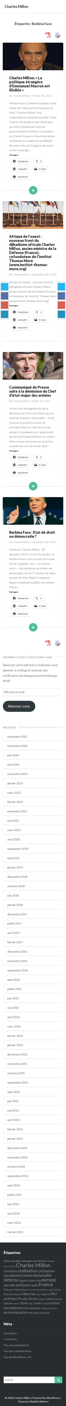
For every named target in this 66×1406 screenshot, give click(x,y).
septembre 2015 (17, 1082)
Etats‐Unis (34, 1280)
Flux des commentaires (17, 1351)
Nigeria (45, 1294)
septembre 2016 (17, 970)
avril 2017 (13, 932)
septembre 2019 (17, 848)
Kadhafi (57, 1289)
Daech (27, 1275)
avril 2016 (13, 1017)
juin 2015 (13, 1101)
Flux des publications (16, 1345)
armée (37, 1261)
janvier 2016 (15, 1045)
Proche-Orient (28, 1299)
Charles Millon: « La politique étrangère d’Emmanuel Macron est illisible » (29, 84)
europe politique (17, 1285)
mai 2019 (13, 858)
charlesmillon (21, 95)
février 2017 (15, 942)
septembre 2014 (17, 1176)
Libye (25, 1294)
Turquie (46, 1303)
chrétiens (10, 1271)
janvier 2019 (15, 867)
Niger (38, 1294)
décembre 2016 (17, 951)
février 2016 (15, 1035)
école (8, 1312)
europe (49, 1279)
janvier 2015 (15, 1138)
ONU (53, 1294)
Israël (50, 1289)
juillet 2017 (14, 923)
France (46, 1284)
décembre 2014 (17, 1148)
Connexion (10, 1339)
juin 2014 (13, 1204)
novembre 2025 (17, 736)
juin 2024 (13, 755)
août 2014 (13, 1185)
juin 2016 (13, 998)
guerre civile (30, 1289)
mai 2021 (13, 820)
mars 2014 (14, 1222)
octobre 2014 (16, 1166)
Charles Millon (33, 1265)
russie (49, 1298)
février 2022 (15, 802)
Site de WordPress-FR (17, 1357)
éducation (20, 1312)
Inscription (10, 1333)
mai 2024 (13, 764)
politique (10, 1299)
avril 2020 (13, 839)
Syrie (24, 1303)
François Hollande (14, 1289)
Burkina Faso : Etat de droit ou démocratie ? (32, 534)
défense (11, 1279)
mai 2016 (13, 1007)
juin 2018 (13, 895)
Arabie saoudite (22, 1261)
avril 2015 (13, 1119)
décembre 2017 (17, 914)
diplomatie (42, 1275)
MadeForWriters (39, 1401)
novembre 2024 (17, 745)
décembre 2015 (17, 1054)
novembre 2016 (17, 961)
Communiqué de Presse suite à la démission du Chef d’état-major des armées (32, 391)
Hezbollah (42, 1289)
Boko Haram (48, 1261)
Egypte (23, 1280)
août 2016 (13, 979)
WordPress (53, 1397)
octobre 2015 (16, 1073)
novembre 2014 (17, 1157)
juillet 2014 (14, 1194)
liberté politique (12, 1294)
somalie (16, 1303)
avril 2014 (13, 1213)
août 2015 (13, 1092)
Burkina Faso (10, 1266)
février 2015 (15, 1129)
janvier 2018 (15, 904)
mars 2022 (14, 792)
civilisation (27, 1270)
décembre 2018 (17, 876)
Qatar (41, 1298)
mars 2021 (14, 830)
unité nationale (31, 1308)
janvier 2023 (15, 783)
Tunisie (37, 1303)
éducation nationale (39, 1312)
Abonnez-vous (19, 706)
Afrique (8, 1261)
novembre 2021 (17, 811)
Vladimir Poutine (49, 1308)
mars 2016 (14, 1026)
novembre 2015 (17, 1063)
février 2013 (15, 1232)
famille (34, 1285)
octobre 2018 (16, 886)
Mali (32, 1294)
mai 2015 (13, 1110)
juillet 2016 (14, 989)
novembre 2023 (17, 774)
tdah (30, 1303)
